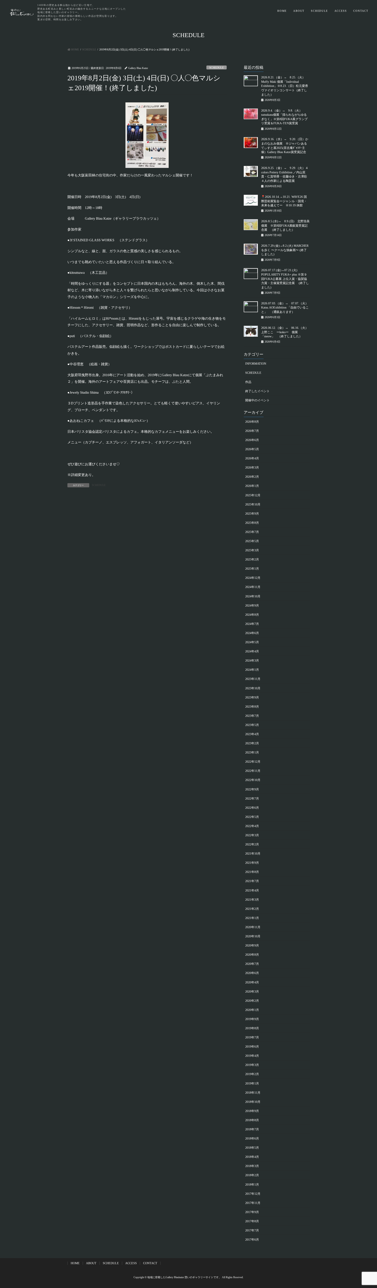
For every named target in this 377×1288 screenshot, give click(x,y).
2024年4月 (252, 651)
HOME (282, 10)
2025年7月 (252, 532)
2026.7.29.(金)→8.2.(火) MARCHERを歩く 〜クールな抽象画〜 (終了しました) (284, 250)
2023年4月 (252, 734)
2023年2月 (252, 743)
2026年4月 (252, 458)
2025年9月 (252, 513)
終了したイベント (257, 391)
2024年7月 (252, 624)
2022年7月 (252, 798)
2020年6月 (252, 973)
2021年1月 (252, 918)
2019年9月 (252, 1019)
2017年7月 (252, 1230)
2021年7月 (252, 881)
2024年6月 (252, 633)
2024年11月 (252, 587)
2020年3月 (252, 991)
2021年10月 (252, 853)
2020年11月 (252, 927)
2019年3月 (252, 1065)
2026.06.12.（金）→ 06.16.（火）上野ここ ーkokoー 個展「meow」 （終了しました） (284, 332)
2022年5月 (252, 817)
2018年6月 (252, 1138)
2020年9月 (252, 945)
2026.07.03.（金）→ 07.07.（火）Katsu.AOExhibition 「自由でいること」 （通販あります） (285, 308)
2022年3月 (252, 835)
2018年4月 (252, 1157)
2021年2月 (252, 908)
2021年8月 (252, 872)
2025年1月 (252, 568)
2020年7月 (252, 964)
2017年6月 (252, 1239)
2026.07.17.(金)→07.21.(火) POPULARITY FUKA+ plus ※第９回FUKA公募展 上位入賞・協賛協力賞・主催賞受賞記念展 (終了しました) (285, 279)
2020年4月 (252, 982)
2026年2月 (252, 476)
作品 (248, 382)
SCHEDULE (319, 10)
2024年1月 (252, 669)
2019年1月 (252, 1083)
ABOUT (298, 10)
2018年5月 (252, 1147)
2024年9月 (252, 605)
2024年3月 (252, 660)
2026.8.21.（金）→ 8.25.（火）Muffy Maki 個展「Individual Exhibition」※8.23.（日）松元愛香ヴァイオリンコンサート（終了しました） (284, 86)
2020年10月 (252, 936)
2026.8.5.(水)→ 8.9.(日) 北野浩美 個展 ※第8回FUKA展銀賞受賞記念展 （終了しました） (285, 225)
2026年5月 (252, 449)
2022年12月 (252, 761)
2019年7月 (252, 1037)
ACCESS (340, 10)
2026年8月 (252, 421)
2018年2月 (252, 1175)
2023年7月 (252, 715)
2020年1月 (252, 1010)
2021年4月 (252, 890)
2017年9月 (252, 1212)
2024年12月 (252, 577)
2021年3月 (252, 899)
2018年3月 (252, 1166)
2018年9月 (252, 1111)
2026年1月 (252, 486)
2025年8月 (252, 522)
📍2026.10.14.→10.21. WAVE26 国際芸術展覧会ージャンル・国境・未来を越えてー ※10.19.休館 (284, 201)
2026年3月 (252, 467)
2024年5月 (252, 642)
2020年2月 (252, 1000)
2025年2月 (252, 559)
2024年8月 (252, 614)
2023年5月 (252, 725)
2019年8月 (252, 1028)
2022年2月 (252, 844)
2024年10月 (252, 596)
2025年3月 (252, 550)
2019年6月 (252, 1046)
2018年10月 (252, 1102)
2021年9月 (252, 862)
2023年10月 (252, 688)
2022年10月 (252, 780)
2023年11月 (252, 679)
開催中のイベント (257, 400)
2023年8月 (252, 706)
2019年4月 (252, 1055)
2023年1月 (252, 752)
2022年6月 (252, 807)
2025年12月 (252, 495)
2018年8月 (252, 1120)
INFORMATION (255, 363)
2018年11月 (252, 1092)
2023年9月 (252, 697)
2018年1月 (252, 1184)
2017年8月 (252, 1221)
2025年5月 (252, 541)
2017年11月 (252, 1203)
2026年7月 (252, 431)
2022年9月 (252, 789)
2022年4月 (252, 826)
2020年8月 (252, 954)
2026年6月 (252, 440)
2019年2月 (252, 1074)
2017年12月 (252, 1193)
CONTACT (360, 10)
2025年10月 (252, 504)
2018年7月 (252, 1129)
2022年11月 (252, 770)
